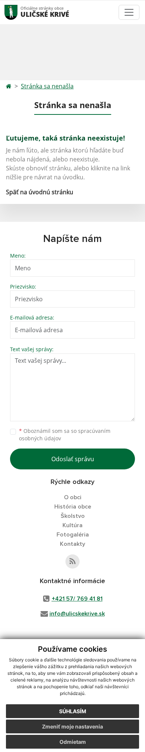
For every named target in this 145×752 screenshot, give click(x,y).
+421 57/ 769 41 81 (77, 599)
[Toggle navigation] (129, 12)
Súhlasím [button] (72, 711)
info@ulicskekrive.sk (77, 614)
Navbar (18, 12)
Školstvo (73, 516)
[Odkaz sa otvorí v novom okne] (72, 561)
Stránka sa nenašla (47, 86)
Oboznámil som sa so (64, 434)
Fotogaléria (73, 535)
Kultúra (72, 525)
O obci (72, 497)
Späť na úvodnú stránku (39, 192)
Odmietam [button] (72, 742)
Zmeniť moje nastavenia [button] (72, 726)
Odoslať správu (72, 459)
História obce (72, 507)
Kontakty (72, 544)
